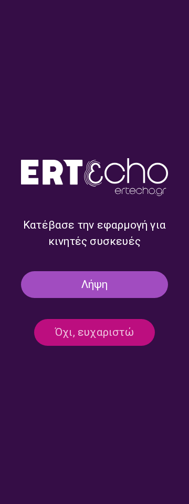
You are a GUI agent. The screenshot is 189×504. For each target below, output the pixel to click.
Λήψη (94, 284)
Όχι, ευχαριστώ (94, 332)
